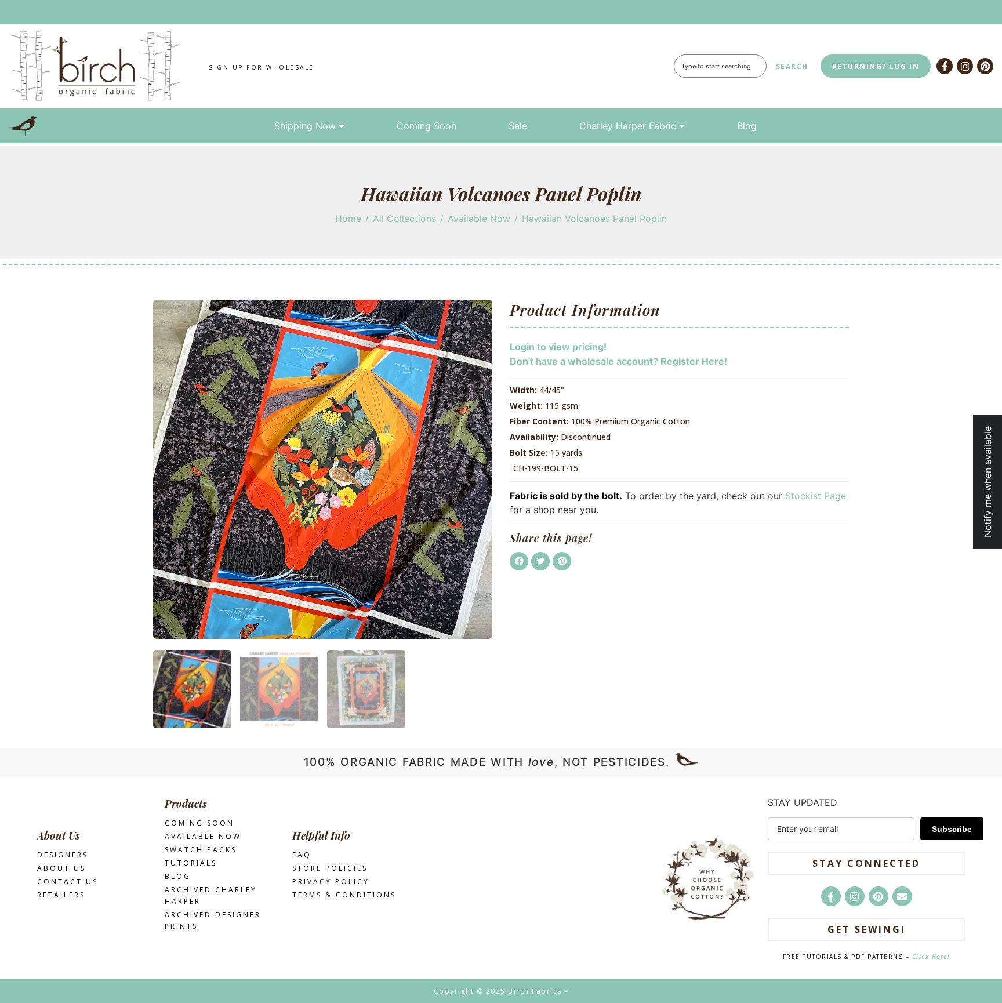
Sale (518, 126)
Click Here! (931, 957)
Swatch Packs (201, 850)
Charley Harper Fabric (627, 126)
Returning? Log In (876, 66)
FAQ (301, 855)
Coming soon (199, 823)
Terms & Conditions (344, 895)
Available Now (479, 218)
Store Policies (330, 868)
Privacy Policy (330, 881)
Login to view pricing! (558, 346)
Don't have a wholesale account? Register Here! (618, 361)
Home (348, 218)
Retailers (61, 895)
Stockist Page (815, 496)
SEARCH (792, 66)
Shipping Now (305, 126)
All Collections (404, 218)
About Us (61, 868)
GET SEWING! (866, 929)
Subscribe (952, 829)
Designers (62, 855)
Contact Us (67, 881)
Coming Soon (426, 126)
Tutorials (191, 863)
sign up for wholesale (261, 67)
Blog (747, 126)
